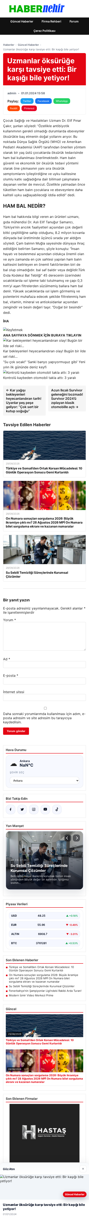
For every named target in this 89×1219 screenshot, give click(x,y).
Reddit (13, 108)
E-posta (10, 675)
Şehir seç (17, 772)
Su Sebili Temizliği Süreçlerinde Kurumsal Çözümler (42, 986)
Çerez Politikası (44, 30)
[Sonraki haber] (76, 838)
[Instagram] (33, 809)
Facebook (43, 101)
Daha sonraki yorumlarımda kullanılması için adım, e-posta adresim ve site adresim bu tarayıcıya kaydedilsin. (44, 718)
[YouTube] (45, 809)
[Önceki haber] (67, 838)
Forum (74, 21)
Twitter (27, 101)
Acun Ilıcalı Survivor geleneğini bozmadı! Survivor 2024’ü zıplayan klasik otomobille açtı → (67, 398)
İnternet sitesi (13, 692)
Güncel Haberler (21, 21)
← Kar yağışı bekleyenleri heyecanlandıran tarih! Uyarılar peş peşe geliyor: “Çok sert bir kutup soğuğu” (23, 400)
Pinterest (29, 108)
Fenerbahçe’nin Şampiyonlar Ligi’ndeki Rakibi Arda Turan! (45, 990)
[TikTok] (57, 809)
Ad (6, 659)
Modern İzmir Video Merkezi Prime (31, 995)
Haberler (8, 44)
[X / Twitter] (22, 809)
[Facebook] (10, 809)
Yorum (9, 620)
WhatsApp (62, 101)
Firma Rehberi (51, 21)
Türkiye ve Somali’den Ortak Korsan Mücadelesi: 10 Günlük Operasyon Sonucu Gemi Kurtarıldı (41, 968)
